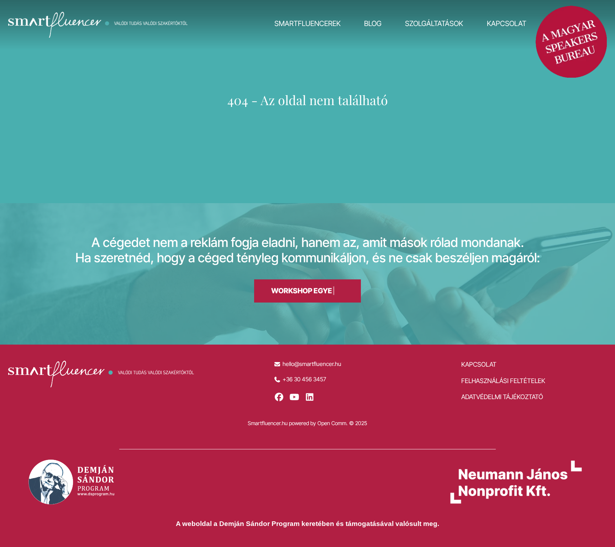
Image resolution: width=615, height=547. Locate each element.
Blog (373, 23)
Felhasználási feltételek (503, 381)
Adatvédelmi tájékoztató (502, 397)
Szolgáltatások (434, 23)
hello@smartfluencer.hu (312, 364)
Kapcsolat (506, 23)
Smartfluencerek (307, 23)
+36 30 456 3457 (304, 379)
